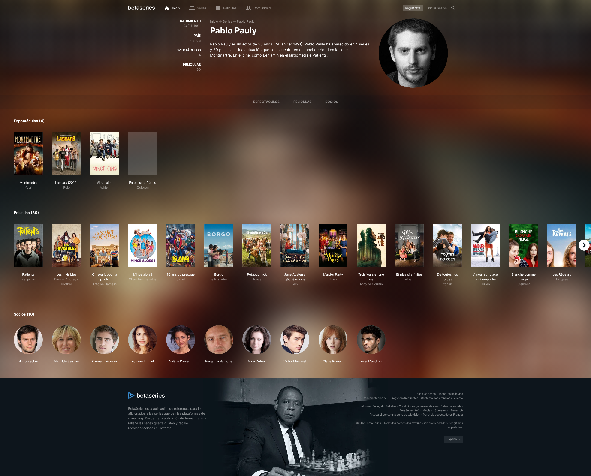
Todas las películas (450, 393)
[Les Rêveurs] (561, 245)
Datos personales (451, 406)
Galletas (391, 406)
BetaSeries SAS (409, 410)
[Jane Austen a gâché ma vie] (294, 245)
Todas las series (425, 393)
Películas (302, 102)
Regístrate (412, 8)
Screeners (441, 410)
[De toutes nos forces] (447, 245)
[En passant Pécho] (142, 153)
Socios (331, 102)
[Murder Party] (333, 245)
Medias (427, 410)
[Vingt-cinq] (104, 153)
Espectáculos (266, 102)
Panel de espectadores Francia (443, 414)
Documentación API (375, 398)
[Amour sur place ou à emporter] (485, 245)
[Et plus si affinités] (409, 245)
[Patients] (28, 245)
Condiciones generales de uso (418, 406)
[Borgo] (218, 245)
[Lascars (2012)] (66, 153)
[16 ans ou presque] (180, 245)
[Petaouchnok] (256, 245)
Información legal (372, 406)
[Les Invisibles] (66, 245)
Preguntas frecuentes (404, 398)
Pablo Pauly (246, 21)
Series (227, 21)
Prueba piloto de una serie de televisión (395, 414)
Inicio (214, 21)
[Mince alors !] (142, 245)
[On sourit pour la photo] (104, 245)
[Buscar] (453, 8)
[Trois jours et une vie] (371, 245)
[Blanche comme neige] (523, 245)
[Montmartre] (28, 153)
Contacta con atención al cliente (442, 398)
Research (457, 410)
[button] (28, 344)
